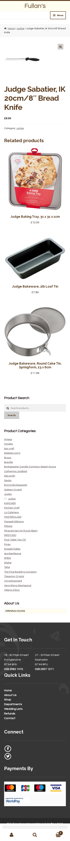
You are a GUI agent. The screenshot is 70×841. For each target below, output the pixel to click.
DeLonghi (9, 476)
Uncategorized (13, 581)
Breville (8, 462)
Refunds (9, 713)
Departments (13, 704)
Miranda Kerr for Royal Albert (21, 531)
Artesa (8, 439)
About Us (10, 695)
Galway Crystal (13, 489)
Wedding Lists (13, 708)
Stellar (8, 563)
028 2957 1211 (44, 669)
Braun (7, 457)
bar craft (9, 448)
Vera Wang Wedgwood (17, 585)
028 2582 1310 (13, 669)
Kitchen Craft (12, 508)
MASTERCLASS (12, 517)
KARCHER (10, 503)
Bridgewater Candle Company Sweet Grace (30, 466)
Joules (8, 494)
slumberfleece (12, 553)
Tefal (7, 567)
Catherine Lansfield (15, 471)
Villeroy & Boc (12, 590)
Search (12, 415)
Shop (7, 699)
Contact (9, 718)
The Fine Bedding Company (20, 572)
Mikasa (8, 526)
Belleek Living (12, 453)
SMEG (7, 558)
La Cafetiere (11, 512)
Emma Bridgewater (15, 485)
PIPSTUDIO (10, 535)
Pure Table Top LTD (15, 540)
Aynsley (8, 444)
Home (11, 28)
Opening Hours (15, 611)
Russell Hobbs (12, 549)
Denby (7, 480)
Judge (20, 28)
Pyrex (7, 544)
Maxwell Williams (14, 521)
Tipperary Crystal (14, 576)
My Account (11, 835)
